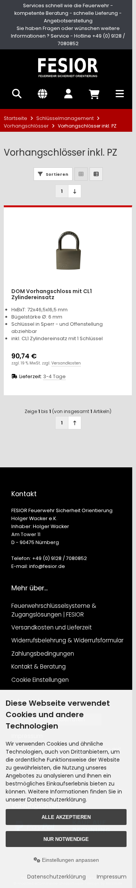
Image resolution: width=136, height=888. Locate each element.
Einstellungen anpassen (69, 860)
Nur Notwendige (66, 839)
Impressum (112, 876)
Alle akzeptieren (66, 817)
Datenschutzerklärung (56, 876)
